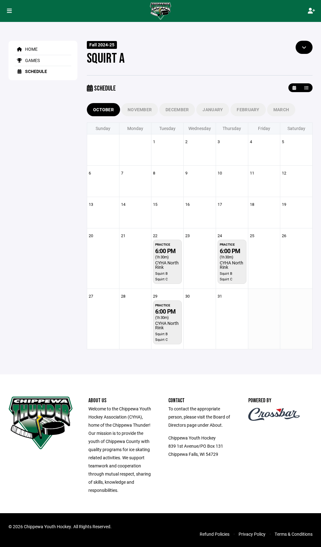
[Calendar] (294, 87)
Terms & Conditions (294, 534)
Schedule (35, 71)
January (213, 109)
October (103, 109)
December (177, 109)
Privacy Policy (252, 534)
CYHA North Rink (167, 265)
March (281, 109)
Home (31, 49)
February (248, 109)
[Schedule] (306, 87)
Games (32, 60)
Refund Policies (214, 534)
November (140, 109)
